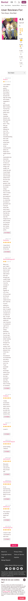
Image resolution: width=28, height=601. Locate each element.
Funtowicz (6, 240)
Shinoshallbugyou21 (9, 259)
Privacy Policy (18, 551)
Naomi (5, 424)
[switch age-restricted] (11, 2)
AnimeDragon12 (7, 527)
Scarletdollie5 (7, 482)
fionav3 (5, 79)
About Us (4, 551)
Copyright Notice (6, 554)
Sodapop (5, 396)
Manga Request (5, 560)
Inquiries (16, 557)
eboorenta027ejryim (9, 441)
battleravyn (6, 506)
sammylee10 (6, 459)
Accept (22, 598)
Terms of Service (19, 554)
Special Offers (16, 5)
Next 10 (14, 545)
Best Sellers (8, 5)
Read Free (23, 5)
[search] (15, 2)
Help (2, 557)
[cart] (19, 2)
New (2, 5)
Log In (24, 2)
